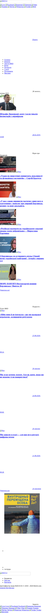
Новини (7, 62)
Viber (23, 608)
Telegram (11, 608)
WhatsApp (25, 610)
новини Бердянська (7, 588)
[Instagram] (18, 5)
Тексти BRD (8, 63)
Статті (6, 69)
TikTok (9, 610)
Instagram (37, 606)
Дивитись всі (5, 290)
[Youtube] (4, 7)
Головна (7, 60)
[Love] (3, 5)
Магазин (7, 73)
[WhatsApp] (19, 7)
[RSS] (33, 7)
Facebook (21, 606)
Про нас (7, 580)
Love (7, 606)
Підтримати (8, 71)
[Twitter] (27, 7)
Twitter (38, 610)
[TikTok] (11, 7)
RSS (6, 612)
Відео (6, 65)
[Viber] (34, 5)
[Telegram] (27, 5)
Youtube (36, 608)
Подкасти (7, 67)
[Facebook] (10, 5)
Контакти (7, 582)
